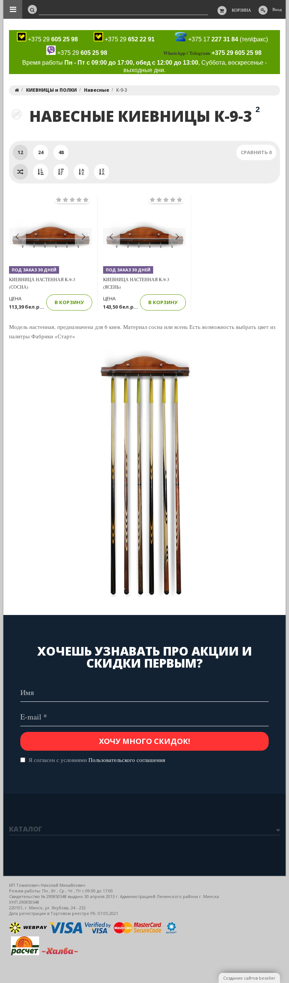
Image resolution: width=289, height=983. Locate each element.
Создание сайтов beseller (249, 978)
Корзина (241, 10)
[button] (17, 236)
